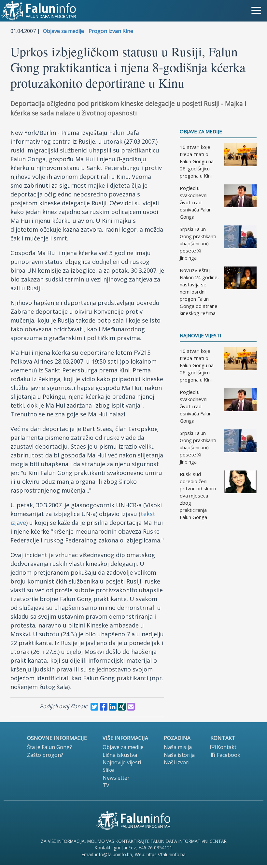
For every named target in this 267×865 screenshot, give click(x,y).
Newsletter (116, 778)
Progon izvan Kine (111, 31)
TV (106, 785)
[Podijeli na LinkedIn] (113, 707)
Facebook (228, 755)
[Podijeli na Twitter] (94, 707)
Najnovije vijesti (200, 335)
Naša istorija (179, 755)
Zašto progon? (45, 755)
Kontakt (226, 747)
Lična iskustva (120, 755)
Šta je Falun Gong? (49, 747)
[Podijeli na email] (131, 707)
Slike (108, 770)
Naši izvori (177, 762)
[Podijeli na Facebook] (103, 707)
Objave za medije (63, 31)
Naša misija (178, 747)
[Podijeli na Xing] (122, 707)
